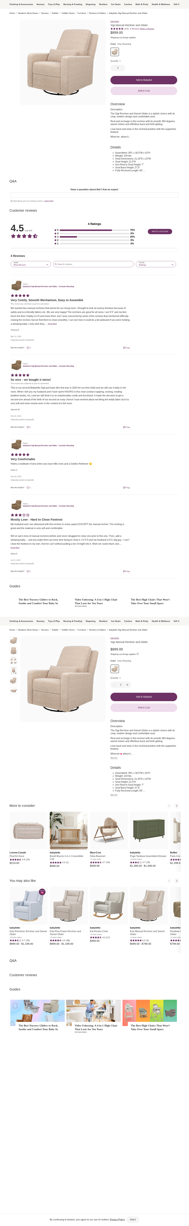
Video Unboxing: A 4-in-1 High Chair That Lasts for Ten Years (96, 601)
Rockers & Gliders (97, 13)
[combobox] (31, 264)
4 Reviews (135, 29)
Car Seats (116, 4)
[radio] (13, 24)
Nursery (40, 4)
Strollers (103, 4)
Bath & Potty (142, 4)
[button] (94, 230)
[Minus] (114, 684)
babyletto (114, 21)
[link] (114, 52)
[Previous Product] (169, 806)
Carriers (128, 4)
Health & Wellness (161, 4)
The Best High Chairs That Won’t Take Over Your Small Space (150, 601)
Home (12, 13)
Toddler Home (68, 13)
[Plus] (127, 684)
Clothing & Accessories (21, 4)
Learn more (48, 201)
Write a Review (147, 29)
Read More (52, 324)
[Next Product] (177, 806)
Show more (113, 757)
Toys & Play (54, 4)
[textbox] (94, 195)
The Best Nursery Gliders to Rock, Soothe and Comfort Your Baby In (38, 601)
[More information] (137, 654)
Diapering (91, 4)
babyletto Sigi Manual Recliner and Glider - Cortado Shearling (48, 286)
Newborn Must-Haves (28, 13)
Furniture (82, 13)
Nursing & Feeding (72, 4)
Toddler (55, 13)
